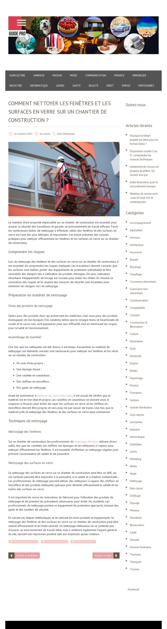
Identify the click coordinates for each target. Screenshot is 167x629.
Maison (57, 75)
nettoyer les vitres (48, 395)
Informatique (39, 85)
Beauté (93, 85)
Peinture (134, 510)
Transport (135, 562)
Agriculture (17, 75)
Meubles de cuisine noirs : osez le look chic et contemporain (144, 198)
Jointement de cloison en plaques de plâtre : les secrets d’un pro (144, 171)
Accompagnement (140, 223)
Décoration (136, 341)
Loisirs (60, 85)
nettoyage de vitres (86, 441)
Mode (73, 75)
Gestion (134, 400)
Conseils (135, 315)
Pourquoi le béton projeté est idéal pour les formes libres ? (144, 140)
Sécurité (134, 540)
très (63, 395)
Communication (95, 75)
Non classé (136, 488)
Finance (119, 75)
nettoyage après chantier (24, 541)
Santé (77, 85)
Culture (134, 334)
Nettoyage (69, 133)
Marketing (135, 459)
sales (69, 395)
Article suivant (102, 555)
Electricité (135, 356)
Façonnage (136, 378)
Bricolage (135, 267)
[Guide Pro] (83, 18)
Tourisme (135, 554)
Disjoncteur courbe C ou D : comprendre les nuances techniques (143, 155)
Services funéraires (140, 547)
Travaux (134, 569)
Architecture (137, 245)
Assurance (136, 252)
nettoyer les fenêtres (84, 541)
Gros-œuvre (137, 415)
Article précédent (27, 555)
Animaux (38, 75)
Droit (110, 85)
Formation (136, 393)
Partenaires (146, 85)
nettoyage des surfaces (56, 541)
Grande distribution (141, 407)
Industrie (15, 85)
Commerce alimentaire (143, 281)
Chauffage (136, 274)
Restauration (137, 525)
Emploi (126, 85)
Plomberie (136, 518)
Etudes (134, 370)
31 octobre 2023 (23, 133)
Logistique (136, 444)
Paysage (135, 503)
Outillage (135, 495)
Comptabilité (137, 308)
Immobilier (139, 75)
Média (133, 466)
